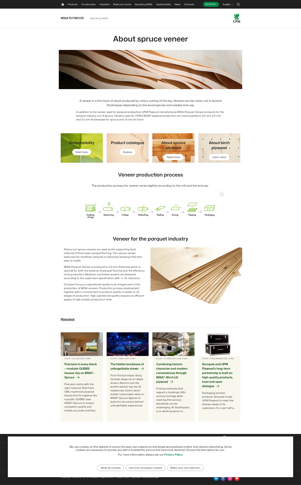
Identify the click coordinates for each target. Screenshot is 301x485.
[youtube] (237, 478)
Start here (82, 152)
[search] (238, 4)
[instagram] (230, 478)
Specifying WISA (99, 18)
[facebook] (223, 478)
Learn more (219, 157)
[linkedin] (216, 478)
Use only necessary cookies (145, 467)
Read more (173, 157)
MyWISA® (211, 4)
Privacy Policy (173, 454)
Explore (127, 152)
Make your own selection (185, 467)
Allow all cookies (111, 467)
